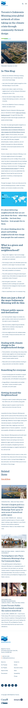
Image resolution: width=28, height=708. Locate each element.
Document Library (18, 667)
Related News (5, 473)
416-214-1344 (5, 656)
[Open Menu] (26, 3)
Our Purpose (4, 665)
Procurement (4, 673)
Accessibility (17, 673)
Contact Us (16, 662)
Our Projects (4, 667)
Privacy (15, 676)
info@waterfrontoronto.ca (8, 658)
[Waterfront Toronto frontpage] (4, 3)
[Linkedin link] (9, 685)
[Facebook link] (6, 685)
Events (15, 665)
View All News (5, 479)
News (15, 670)
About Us (3, 662)
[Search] (22, 3)
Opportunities (4, 670)
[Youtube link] (12, 685)
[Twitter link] (2, 685)
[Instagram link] (16, 685)
